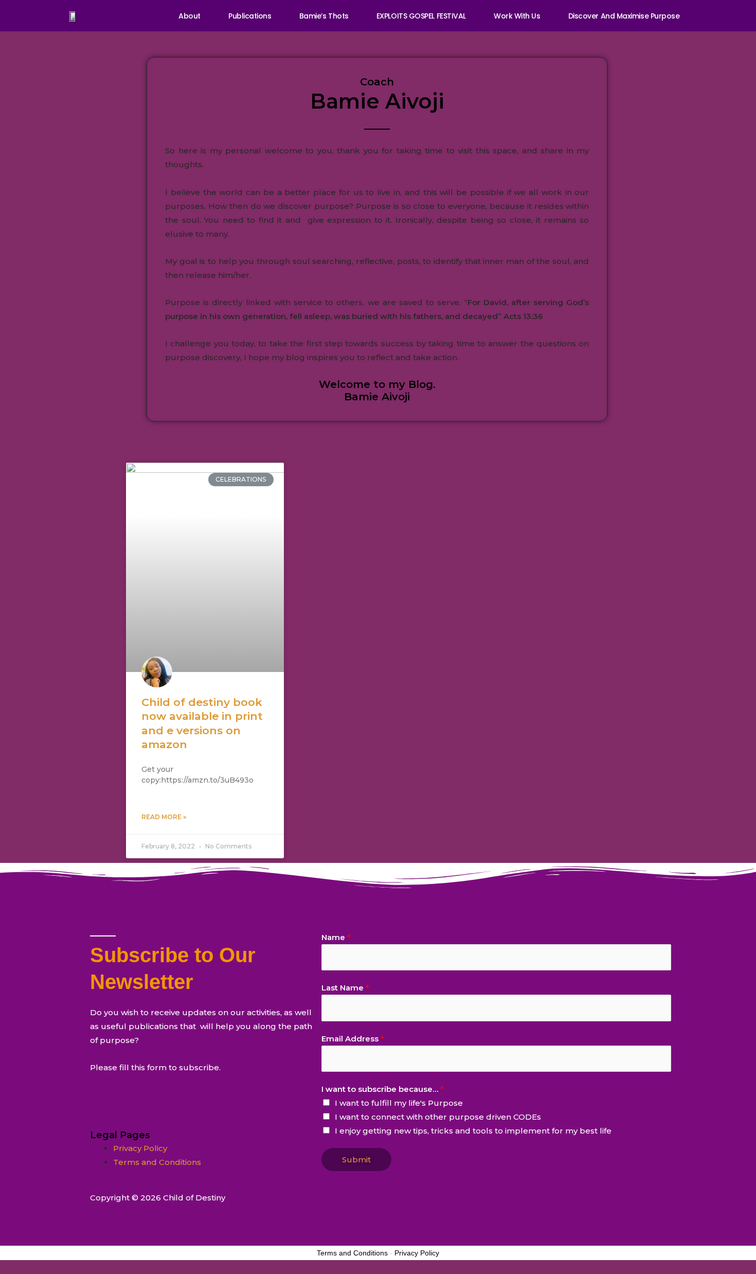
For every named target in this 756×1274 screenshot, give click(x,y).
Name (336, 937)
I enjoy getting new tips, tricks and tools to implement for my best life (473, 1131)
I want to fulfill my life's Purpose (399, 1103)
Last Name (345, 988)
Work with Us (517, 16)
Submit (356, 1159)
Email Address (352, 1038)
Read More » (163, 817)
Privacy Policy (140, 1148)
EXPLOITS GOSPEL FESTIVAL (421, 16)
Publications (250, 16)
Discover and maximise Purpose (624, 16)
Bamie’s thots (324, 16)
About (189, 16)
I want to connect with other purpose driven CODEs (438, 1117)
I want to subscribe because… (382, 1089)
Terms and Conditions (157, 1162)
